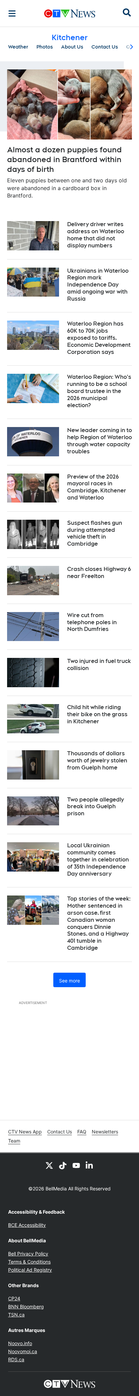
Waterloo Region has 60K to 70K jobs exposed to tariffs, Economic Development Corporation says (99, 338)
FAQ (81, 1131)
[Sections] (12, 13)
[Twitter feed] (49, 1165)
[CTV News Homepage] (69, 13)
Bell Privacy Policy (28, 1253)
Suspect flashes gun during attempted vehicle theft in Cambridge (94, 533)
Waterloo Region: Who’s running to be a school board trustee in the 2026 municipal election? (99, 391)
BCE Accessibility (27, 1225)
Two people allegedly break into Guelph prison (95, 806)
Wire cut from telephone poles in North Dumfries (92, 622)
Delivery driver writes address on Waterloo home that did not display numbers (95, 234)
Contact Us (104, 47)
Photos (44, 47)
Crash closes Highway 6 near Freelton (99, 572)
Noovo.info (20, 1343)
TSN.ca (16, 1314)
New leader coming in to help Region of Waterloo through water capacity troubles (99, 440)
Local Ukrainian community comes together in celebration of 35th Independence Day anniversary (98, 859)
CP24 (14, 1298)
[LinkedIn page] (90, 1165)
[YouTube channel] (76, 1165)
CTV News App (25, 1131)
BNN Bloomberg (26, 1306)
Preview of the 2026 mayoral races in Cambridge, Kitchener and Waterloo (96, 487)
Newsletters (105, 1131)
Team (14, 1141)
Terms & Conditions (29, 1262)
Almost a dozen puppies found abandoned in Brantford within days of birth (64, 159)
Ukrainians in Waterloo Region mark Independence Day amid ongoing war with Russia (98, 285)
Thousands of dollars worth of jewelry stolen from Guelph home (97, 760)
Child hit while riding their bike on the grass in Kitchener (97, 714)
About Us (72, 47)
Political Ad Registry (30, 1270)
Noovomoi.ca (22, 1351)
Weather (18, 47)
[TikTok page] (63, 1165)
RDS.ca (16, 1359)
